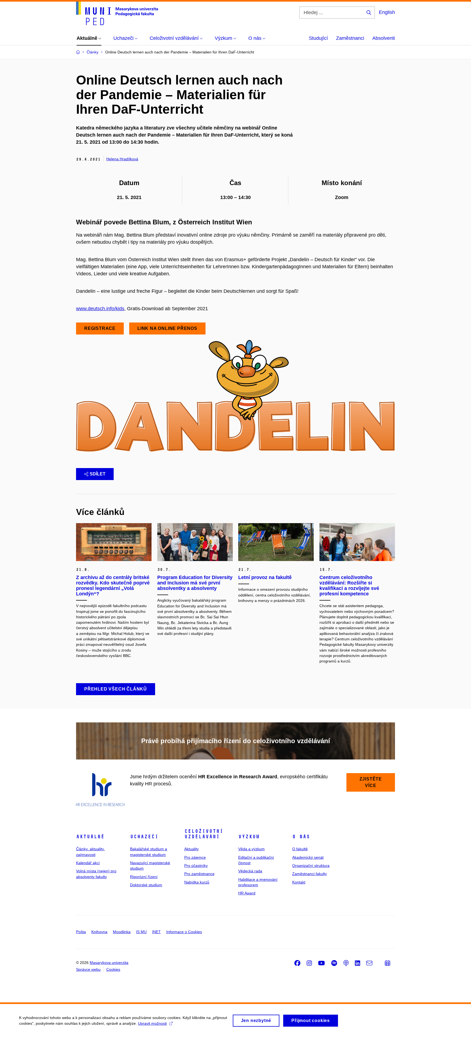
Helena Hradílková (122, 159)
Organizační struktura (311, 865)
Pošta (81, 932)
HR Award (246, 893)
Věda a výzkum (251, 849)
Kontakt (298, 882)
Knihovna (99, 932)
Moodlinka (122, 932)
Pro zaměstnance (199, 874)
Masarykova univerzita (109, 962)
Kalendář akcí (88, 863)
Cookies (113, 969)
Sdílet (97, 474)
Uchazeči (144, 837)
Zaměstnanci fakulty (309, 874)
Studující (318, 38)
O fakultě (300, 849)
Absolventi (383, 38)
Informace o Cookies (184, 932)
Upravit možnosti (152, 1023)
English (387, 12)
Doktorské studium (146, 885)
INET (156, 932)
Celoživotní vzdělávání (203, 834)
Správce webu (88, 969)
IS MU (141, 932)
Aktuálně (90, 837)
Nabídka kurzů (196, 882)
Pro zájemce (195, 857)
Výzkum (248, 837)
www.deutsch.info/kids (100, 308)
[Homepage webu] (117, 13)
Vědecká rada (250, 871)
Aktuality (191, 849)
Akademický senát (308, 857)
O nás (301, 837)
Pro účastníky (196, 865)
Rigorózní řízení (144, 877)
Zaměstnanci (350, 38)
